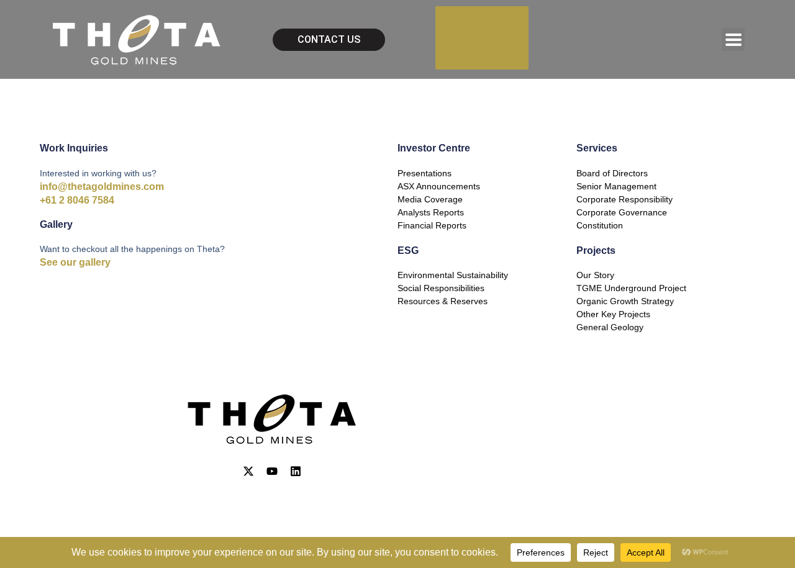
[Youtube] (272, 471)
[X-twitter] (248, 471)
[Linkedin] (295, 471)
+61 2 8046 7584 (77, 200)
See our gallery (75, 262)
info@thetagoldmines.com (102, 186)
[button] (733, 39)
